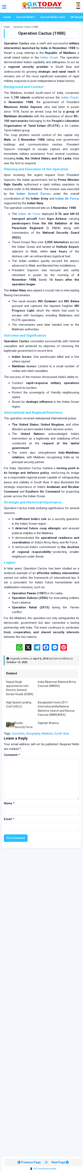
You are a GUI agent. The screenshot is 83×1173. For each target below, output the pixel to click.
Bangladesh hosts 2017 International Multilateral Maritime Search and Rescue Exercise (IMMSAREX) (56, 708)
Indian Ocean (49, 57)
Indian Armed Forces (33, 194)
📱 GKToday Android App (43, 1168)
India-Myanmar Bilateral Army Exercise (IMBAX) (57, 683)
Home (7, 17)
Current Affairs (25, 17)
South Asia (61, 733)
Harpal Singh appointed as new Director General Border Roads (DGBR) (19, 688)
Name (9, 803)
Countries (18, 733)
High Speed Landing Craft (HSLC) (18, 704)
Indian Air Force (67, 198)
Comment (12, 755)
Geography (33, 733)
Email (9, 819)
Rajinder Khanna (48, 723)
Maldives (47, 733)
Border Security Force (24, 725)
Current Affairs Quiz (52, 17)
